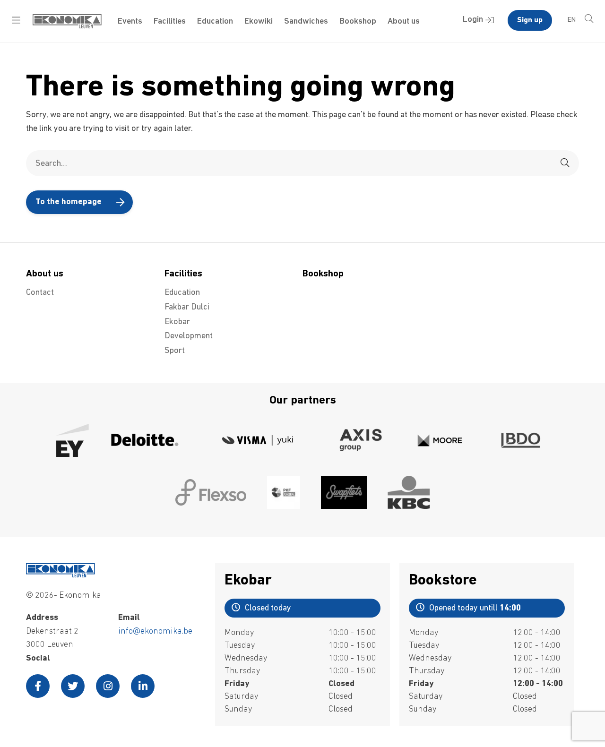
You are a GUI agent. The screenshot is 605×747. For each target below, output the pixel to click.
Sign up (530, 20)
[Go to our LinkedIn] (143, 686)
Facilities (170, 21)
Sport (174, 351)
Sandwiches (306, 21)
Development (188, 336)
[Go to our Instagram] (108, 686)
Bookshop (357, 21)
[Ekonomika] (67, 26)
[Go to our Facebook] (38, 686)
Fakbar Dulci (186, 307)
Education (215, 21)
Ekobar (177, 322)
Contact (40, 293)
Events (130, 21)
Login (473, 20)
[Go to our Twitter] (73, 686)
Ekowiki (258, 21)
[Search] (565, 163)
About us (404, 21)
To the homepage (68, 202)
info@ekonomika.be (155, 631)
